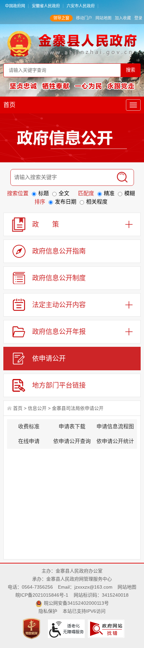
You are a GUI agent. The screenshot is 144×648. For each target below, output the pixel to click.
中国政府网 (15, 6)
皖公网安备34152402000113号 (76, 603)
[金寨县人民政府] (72, 43)
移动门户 (84, 18)
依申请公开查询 (72, 441)
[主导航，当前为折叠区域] (133, 105)
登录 (138, 18)
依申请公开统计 (115, 441)
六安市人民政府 (81, 6)
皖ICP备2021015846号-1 (41, 595)
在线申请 (29, 441)
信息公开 (37, 408)
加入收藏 (123, 18)
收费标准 (29, 426)
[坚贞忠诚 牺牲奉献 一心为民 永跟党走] (72, 85)
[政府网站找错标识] (107, 628)
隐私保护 (48, 611)
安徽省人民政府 (46, 6)
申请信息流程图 (115, 426)
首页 (9, 105)
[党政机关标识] (32, 628)
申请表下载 (72, 426)
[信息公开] (72, 139)
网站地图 (103, 18)
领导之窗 (61, 18)
